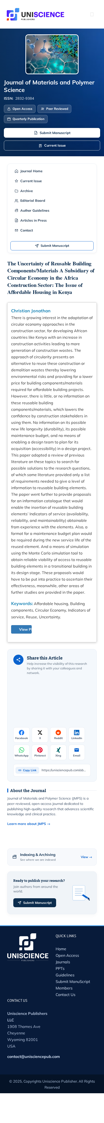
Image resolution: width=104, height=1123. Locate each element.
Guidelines (65, 975)
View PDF (27, 629)
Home (61, 948)
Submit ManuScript (73, 981)
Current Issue (55, 145)
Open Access (67, 955)
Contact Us (65, 994)
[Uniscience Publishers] (35, 11)
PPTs (60, 968)
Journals (63, 961)
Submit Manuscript (55, 133)
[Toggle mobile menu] (92, 14)
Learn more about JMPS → (28, 824)
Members (64, 988)
